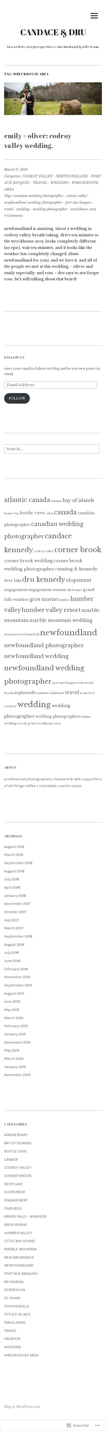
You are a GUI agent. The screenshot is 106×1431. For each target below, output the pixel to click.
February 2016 (16, 969)
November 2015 (17, 977)
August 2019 (14, 847)
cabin (49, 513)
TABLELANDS (14, 1322)
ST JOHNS (12, 1298)
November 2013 (17, 1075)
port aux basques (78, 202)
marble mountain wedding (60, 620)
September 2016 (18, 936)
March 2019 (13, 855)
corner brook (78, 549)
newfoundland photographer (44, 645)
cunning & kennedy (76, 569)
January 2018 (15, 896)
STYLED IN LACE (17, 1314)
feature (77, 590)
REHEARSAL (14, 1282)
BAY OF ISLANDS (17, 1143)
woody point (26, 723)
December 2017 (17, 903)
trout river (87, 693)
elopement (78, 580)
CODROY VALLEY (37, 176)
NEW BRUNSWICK (19, 1257)
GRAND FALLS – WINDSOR (25, 1216)
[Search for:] (51, 450)
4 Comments (13, 216)
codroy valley (76, 196)
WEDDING (59, 183)
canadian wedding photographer (38, 196)
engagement (15, 590)
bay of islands (78, 500)
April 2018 (12, 887)
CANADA (11, 1159)
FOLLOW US (14, 357)
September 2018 (18, 863)
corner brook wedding (28, 560)
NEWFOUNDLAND (72, 176)
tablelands (57, 693)
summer (43, 693)
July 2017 (11, 920)
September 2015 (18, 985)
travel (8, 209)
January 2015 (15, 1034)
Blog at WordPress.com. (22, 1407)
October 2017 (15, 912)
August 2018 (14, 871)
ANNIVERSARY (16, 1135)
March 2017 (13, 928)
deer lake (12, 580)
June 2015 (12, 1001)
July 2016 (11, 952)
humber (64, 600)
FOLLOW (17, 398)
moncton (10, 634)
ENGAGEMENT (16, 1200)
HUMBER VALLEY (18, 1233)
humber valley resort (51, 609)
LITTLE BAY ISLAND (19, 1241)
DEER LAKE (13, 1184)
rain (80, 682)
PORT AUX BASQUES (21, 1273)
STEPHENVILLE (16, 1306)
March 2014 (13, 1058)
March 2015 (13, 1018)
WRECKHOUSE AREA (21, 1355)
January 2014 (15, 1067)
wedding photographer (50, 209)
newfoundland (68, 632)
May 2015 (11, 1010)
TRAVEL (40, 183)
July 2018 (11, 879)
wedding (23, 209)
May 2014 (11, 1050)
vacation (10, 706)
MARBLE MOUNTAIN (20, 1249)
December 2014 (17, 1042)
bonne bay (11, 513)
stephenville (25, 693)
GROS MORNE (15, 1224)
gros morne (44, 599)
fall (69, 590)
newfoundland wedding (36, 656)
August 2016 (14, 944)
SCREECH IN (14, 1290)
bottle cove (32, 512)
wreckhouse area (83, 209)
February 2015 (16, 1026)
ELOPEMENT (14, 1192)
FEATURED (13, 1208)
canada (65, 512)
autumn (56, 501)
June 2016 (12, 961)
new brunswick (28, 634)
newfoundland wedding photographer (33, 202)
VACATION (12, 1339)
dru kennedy (43, 579)
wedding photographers (58, 716)
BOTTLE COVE (15, 1151)
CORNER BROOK (17, 1176)
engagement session (47, 590)
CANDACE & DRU (53, 32)
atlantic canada (27, 500)
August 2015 (14, 993)
